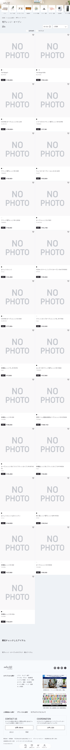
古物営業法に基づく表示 (9, 741)
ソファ (19, 675)
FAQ (27, 732)
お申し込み (50, 727)
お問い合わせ (19, 727)
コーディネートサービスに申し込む (24, 741)
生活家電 (29, 682)
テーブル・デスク (22, 677)
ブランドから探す (22, 712)
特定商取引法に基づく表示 (51, 738)
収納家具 (30, 677)
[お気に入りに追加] (33, 35)
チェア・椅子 (25, 675)
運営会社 (5, 738)
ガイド (11, 732)
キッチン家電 (20, 684)
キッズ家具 (20, 686)
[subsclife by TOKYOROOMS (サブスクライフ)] (6, 3)
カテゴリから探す (8, 675)
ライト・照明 (30, 679)
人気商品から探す (8, 712)
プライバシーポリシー (38, 738)
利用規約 (11, 738)
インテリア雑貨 (21, 679)
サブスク (41, 31)
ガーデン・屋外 (21, 682)
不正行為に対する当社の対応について (23, 738)
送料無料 (31, 31)
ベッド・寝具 (29, 684)
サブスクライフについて (38, 712)
